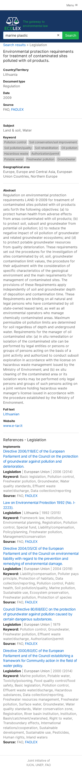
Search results (14, 45)
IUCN (30, 765)
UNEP (40, 765)
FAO (48, 765)
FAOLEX (17, 109)
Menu (70, 5)
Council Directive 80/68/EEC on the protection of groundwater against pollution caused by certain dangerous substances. (39, 614)
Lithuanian (11, 414)
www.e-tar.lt (12, 426)
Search (70, 35)
